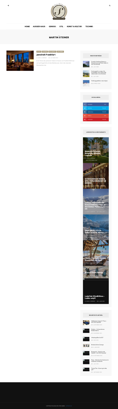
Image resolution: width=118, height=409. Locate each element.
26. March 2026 (96, 83)
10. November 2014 (97, 333)
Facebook (97, 104)
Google (97, 115)
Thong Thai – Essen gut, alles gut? (99, 369)
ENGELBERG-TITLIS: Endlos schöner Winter (94, 231)
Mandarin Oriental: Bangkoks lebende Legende (92, 153)
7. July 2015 (95, 364)
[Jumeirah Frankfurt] (20, 61)
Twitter (97, 108)
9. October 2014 (54, 58)
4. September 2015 (97, 372)
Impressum (69, 406)
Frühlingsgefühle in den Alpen (99, 81)
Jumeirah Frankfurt (45, 54)
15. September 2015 (97, 325)
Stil (61, 26)
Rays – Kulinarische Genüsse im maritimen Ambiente (100, 360)
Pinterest (97, 119)
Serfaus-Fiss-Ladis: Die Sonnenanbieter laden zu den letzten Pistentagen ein (95, 206)
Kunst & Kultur (74, 26)
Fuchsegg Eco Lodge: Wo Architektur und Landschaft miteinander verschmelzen (98, 72)
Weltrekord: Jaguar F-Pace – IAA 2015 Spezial (99, 321)
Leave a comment (42, 58)
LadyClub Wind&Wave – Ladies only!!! (95, 297)
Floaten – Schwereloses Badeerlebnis (98, 330)
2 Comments (89, 275)
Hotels (39, 51)
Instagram (97, 111)
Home (27, 26)
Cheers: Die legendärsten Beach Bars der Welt (95, 259)
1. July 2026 (95, 76)
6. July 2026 (95, 67)
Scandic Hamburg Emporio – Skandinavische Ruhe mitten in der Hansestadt (99, 63)
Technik (89, 26)
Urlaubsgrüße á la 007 (97, 337)
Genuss (52, 26)
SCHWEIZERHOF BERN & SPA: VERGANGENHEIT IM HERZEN (95, 181)
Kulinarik (44, 51)
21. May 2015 (95, 340)
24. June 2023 (96, 347)
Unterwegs (60, 51)
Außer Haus (39, 26)
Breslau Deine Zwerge (94, 272)
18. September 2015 (97, 355)
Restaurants (52, 51)
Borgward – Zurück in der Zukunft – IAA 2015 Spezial (98, 352)
